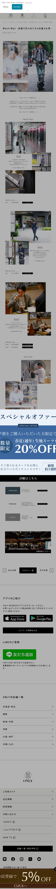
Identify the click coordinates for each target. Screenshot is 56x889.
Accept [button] (17, 7)
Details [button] (28, 2)
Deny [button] (5, 7)
